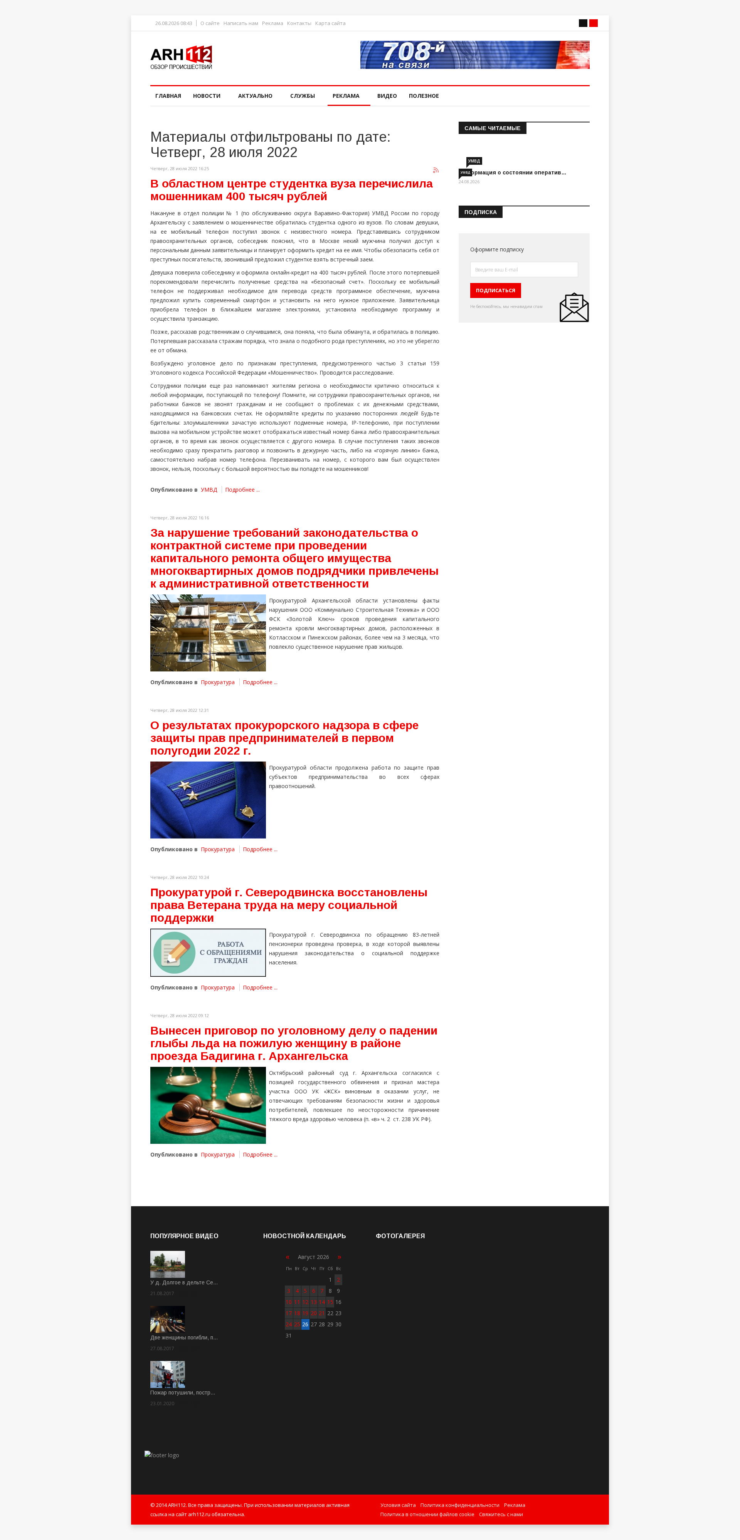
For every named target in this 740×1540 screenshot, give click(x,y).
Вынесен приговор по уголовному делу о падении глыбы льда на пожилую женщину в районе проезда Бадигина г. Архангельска (293, 1043)
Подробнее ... (242, 489)
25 (297, 1324)
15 (330, 1302)
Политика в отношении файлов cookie (427, 1514)
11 (297, 1302)
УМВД (209, 489)
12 (305, 1302)
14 (322, 1302)
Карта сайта (330, 23)
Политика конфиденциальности (460, 1505)
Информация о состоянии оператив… (513, 172)
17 (289, 1313)
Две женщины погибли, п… (184, 1337)
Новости (206, 95)
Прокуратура (218, 682)
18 (297, 1313)
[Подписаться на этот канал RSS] (436, 170)
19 (305, 1313)
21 (322, 1313)
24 (289, 1324)
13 (314, 1302)
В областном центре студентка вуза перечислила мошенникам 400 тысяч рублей (291, 190)
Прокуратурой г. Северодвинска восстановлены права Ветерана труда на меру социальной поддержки (288, 905)
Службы (302, 95)
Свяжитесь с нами (501, 1514)
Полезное (424, 95)
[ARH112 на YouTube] (475, 55)
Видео (387, 95)
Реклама (272, 23)
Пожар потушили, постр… (182, 1392)
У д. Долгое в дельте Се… (184, 1282)
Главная (168, 95)
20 (314, 1313)
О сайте (210, 23)
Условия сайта (398, 1505)
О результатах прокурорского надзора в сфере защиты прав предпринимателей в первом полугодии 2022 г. (284, 738)
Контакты (299, 23)
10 (289, 1302)
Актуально (255, 95)
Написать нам (241, 23)
